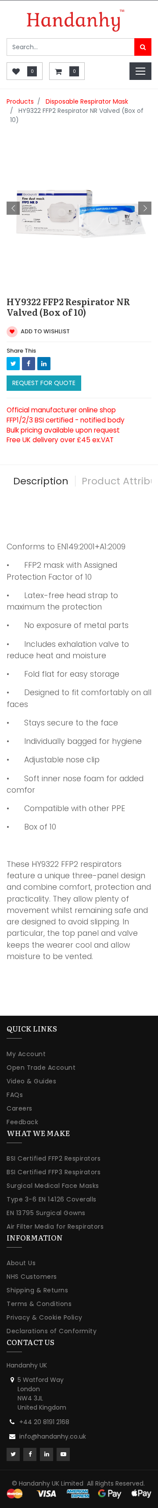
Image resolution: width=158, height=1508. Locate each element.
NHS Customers (32, 1276)
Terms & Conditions (39, 1303)
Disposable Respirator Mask (87, 101)
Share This (21, 350)
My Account (26, 1054)
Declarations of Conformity (52, 1331)
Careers (19, 1108)
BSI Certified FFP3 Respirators (54, 1172)
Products (20, 101)
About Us (21, 1263)
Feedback (22, 1122)
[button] (13, 208)
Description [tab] (40, 481)
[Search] (142, 47)
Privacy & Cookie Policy (45, 1317)
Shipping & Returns (37, 1290)
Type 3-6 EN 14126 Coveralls (52, 1199)
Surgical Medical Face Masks (53, 1185)
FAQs (15, 1094)
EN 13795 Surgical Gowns (46, 1213)
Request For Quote (43, 383)
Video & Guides (31, 1081)
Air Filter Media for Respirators (55, 1226)
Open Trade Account (41, 1067)
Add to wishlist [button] (44, 331)
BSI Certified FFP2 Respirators (54, 1158)
